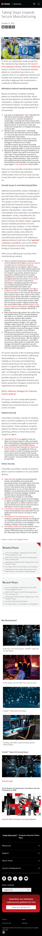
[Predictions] (21, 803)
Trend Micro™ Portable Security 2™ (17, 516)
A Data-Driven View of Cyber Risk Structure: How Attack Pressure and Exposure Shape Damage (20, 570)
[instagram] (21, 878)
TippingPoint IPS (10, 439)
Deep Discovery (10, 447)
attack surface (25, 221)
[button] (16, 890)
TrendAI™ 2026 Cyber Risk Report (16, 601)
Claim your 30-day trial (18, 906)
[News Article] (21, 765)
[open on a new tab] (15, 878)
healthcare (35, 66)
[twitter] (10, 27)
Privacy (4, 919)
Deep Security (9, 479)
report (26, 115)
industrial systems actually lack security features (22, 264)
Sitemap (24, 923)
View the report (7, 780)
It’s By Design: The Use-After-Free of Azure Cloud (19, 683)
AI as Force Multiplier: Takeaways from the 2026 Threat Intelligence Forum (20, 554)
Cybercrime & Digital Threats (18, 539)
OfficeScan (8, 499)
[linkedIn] (13, 27)
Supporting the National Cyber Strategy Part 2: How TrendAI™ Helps (21, 563)
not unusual (20, 164)
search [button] (34, 4)
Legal (23, 919)
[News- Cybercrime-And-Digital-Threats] (3, 27)
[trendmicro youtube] (26, 878)
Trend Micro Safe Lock (12, 526)
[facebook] (6, 27)
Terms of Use (6, 923)
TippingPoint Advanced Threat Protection (21, 448)
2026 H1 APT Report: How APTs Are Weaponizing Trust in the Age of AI (20, 558)
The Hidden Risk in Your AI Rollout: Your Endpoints (21, 567)
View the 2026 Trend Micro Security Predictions (19, 818)
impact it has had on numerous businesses (21, 305)
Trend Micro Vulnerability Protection (18, 509)
